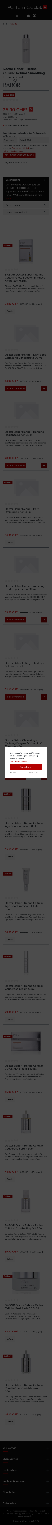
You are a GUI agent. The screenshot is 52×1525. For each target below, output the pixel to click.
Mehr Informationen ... (19, 761)
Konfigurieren (33, 772)
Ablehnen (13, 772)
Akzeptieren (26, 767)
